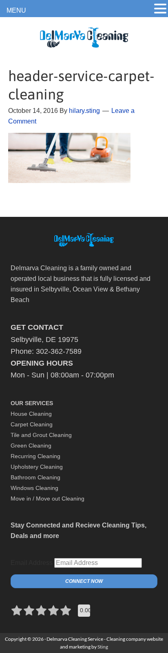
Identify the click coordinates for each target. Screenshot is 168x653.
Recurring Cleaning (35, 456)
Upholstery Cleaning (37, 466)
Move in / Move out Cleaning (47, 498)
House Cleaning (31, 413)
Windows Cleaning (34, 488)
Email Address (32, 562)
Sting (102, 647)
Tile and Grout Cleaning (41, 435)
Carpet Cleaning (32, 424)
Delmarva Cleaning (84, 42)
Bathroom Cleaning (35, 477)
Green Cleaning (31, 445)
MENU (16, 10)
